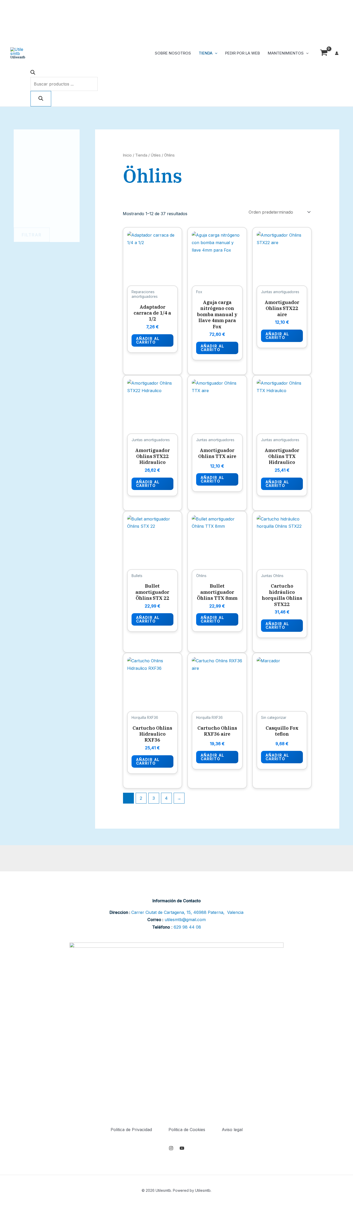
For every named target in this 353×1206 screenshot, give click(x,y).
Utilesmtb (17, 57)
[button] (214, 53)
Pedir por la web (242, 53)
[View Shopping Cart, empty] (324, 53)
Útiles (156, 155)
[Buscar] (40, 98)
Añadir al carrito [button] (148, 340)
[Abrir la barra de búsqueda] (32, 73)
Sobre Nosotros (173, 53)
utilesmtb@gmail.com (185, 919)
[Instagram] (171, 1148)
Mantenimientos (286, 53)
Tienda (205, 53)
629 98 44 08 (187, 927)
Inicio (127, 155)
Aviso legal (232, 1129)
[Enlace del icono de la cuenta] (337, 53)
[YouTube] (182, 1148)
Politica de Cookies (186, 1129)
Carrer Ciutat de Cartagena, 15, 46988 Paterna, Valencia (187, 912)
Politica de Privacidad (131, 1129)
